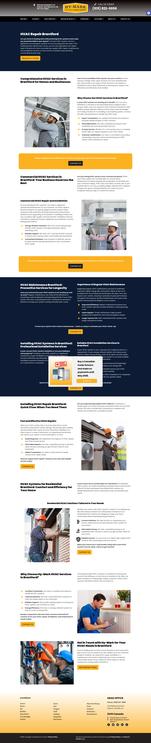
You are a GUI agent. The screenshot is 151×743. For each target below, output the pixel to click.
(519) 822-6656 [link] (104, 8)
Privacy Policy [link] (52, 737)
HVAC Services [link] (49, 19)
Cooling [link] (35, 19)
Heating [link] (23, 19)
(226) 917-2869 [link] (119, 702)
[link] (148, 13)
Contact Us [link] (124, 19)
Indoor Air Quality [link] (68, 19)
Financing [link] (84, 19)
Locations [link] (98, 19)
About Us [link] (111, 19)
